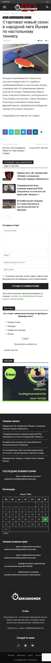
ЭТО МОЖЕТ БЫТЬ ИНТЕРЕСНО (18, 162)
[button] (4, 7)
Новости (27, 17)
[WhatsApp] (17, 132)
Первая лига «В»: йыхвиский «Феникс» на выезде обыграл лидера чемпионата (32, 176)
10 (6, 514)
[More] (41, 132)
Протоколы (21, 655)
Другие (14, 13)
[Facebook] (5, 132)
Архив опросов (11, 350)
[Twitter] (11, 132)
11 (13, 514)
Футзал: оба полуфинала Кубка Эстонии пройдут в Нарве (14, 151)
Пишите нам (40, 655)
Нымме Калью (14, 322)
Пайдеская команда (16, 330)
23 (45, 519)
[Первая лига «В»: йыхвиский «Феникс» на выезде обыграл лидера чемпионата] (9, 175)
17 (6, 519)
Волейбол (6, 207)
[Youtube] (32, 645)
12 (19, 514)
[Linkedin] (35, 132)
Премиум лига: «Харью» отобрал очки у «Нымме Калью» (23, 459)
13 (26, 514)
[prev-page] (4, 216)
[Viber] (29, 132)
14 (32, 514)
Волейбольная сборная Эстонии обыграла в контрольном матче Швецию (22, 443)
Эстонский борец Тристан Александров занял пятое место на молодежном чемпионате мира (23, 451)
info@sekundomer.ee (34, 628)
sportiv (30, 655)
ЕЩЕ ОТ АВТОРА (11, 166)
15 (39, 514)
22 (39, 519)
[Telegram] (23, 132)
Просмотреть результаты (25, 344)
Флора (10, 334)
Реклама (11, 655)
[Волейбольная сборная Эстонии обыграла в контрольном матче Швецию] (9, 203)
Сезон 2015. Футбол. (39, 148)
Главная (6, 13)
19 (19, 519)
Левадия (11, 326)
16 (45, 514)
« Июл (5, 533)
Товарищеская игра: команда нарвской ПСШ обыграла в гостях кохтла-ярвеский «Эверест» (23, 435)
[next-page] (8, 216)
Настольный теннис (27, 13)
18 (13, 519)
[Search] (47, 7)
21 (32, 519)
